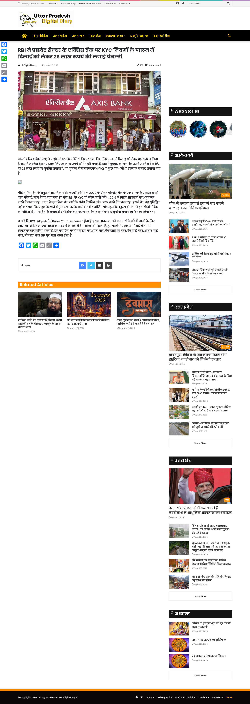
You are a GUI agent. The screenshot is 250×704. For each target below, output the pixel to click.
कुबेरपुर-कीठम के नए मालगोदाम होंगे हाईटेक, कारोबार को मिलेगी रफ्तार (198, 357)
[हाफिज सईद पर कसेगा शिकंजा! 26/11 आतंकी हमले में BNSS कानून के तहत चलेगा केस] (40, 304)
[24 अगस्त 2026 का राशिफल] (179, 661)
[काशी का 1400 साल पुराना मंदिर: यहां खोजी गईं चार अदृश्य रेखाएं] (179, 412)
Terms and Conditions (90, 4)
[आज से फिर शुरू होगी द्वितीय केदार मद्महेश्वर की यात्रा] (179, 582)
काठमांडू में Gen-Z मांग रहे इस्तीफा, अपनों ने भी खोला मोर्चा (210, 223)
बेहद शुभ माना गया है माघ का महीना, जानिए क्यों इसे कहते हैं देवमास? (138, 322)
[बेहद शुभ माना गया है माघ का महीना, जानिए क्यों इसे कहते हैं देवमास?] (139, 304)
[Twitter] (4, 51)
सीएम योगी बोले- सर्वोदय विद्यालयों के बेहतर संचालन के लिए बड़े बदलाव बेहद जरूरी (212, 375)
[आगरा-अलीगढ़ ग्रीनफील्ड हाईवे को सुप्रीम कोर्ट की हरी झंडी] (179, 428)
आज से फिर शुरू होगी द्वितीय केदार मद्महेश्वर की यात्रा (211, 578)
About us (53, 4)
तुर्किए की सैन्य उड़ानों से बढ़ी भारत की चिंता (211, 255)
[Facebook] (4, 44)
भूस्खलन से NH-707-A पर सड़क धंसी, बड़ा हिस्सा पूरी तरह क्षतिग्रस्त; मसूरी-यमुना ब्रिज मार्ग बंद (212, 546)
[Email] (4, 65)
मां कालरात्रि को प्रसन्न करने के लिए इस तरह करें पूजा (88, 322)
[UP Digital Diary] (46, 19)
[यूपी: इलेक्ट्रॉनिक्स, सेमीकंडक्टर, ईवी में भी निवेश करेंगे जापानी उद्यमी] (179, 395)
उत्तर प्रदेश (60, 36)
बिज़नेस (95, 36)
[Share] (4, 79)
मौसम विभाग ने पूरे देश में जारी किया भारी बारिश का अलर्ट (210, 272)
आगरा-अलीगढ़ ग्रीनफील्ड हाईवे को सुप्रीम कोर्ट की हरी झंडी (210, 425)
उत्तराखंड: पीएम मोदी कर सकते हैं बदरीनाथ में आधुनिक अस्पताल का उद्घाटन (200, 510)
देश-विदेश (40, 36)
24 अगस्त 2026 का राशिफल (209, 656)
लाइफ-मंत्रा (114, 36)
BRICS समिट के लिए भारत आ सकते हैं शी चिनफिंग (209, 239)
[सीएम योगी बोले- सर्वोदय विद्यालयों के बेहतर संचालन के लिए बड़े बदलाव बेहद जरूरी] (179, 377)
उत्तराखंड (78, 36)
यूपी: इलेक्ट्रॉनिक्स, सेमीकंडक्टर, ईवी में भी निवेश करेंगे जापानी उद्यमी (211, 393)
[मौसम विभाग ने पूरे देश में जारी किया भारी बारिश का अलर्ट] (179, 275)
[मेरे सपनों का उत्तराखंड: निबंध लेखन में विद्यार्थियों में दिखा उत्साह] (179, 565)
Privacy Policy (68, 4)
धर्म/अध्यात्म (139, 36)
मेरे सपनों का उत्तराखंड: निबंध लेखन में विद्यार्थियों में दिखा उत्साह (211, 562)
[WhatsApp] (4, 58)
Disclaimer (110, 4)
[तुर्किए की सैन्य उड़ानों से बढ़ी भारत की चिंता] (179, 259)
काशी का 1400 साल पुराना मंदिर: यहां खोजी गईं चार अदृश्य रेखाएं (211, 409)
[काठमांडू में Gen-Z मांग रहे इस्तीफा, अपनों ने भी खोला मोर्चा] (179, 226)
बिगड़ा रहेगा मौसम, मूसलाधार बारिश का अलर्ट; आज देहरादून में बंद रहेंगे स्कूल (210, 529)
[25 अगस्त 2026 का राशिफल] (179, 645)
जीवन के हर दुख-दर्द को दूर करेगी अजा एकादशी (211, 625)
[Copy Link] (4, 72)
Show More (200, 290)
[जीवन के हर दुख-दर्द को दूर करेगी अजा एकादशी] (179, 628)
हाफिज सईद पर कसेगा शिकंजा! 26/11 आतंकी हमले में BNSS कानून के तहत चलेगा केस (40, 323)
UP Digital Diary (29, 65)
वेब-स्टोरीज (161, 36)
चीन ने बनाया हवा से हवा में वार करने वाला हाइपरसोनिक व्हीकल (196, 205)
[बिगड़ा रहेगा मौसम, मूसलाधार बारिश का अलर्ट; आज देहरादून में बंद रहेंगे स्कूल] (179, 531)
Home (229, 697)
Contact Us (124, 4)
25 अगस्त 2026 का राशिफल (209, 640)
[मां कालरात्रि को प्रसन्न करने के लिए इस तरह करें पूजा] (89, 304)
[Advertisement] (200, 72)
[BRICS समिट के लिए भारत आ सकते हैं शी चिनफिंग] (179, 243)
